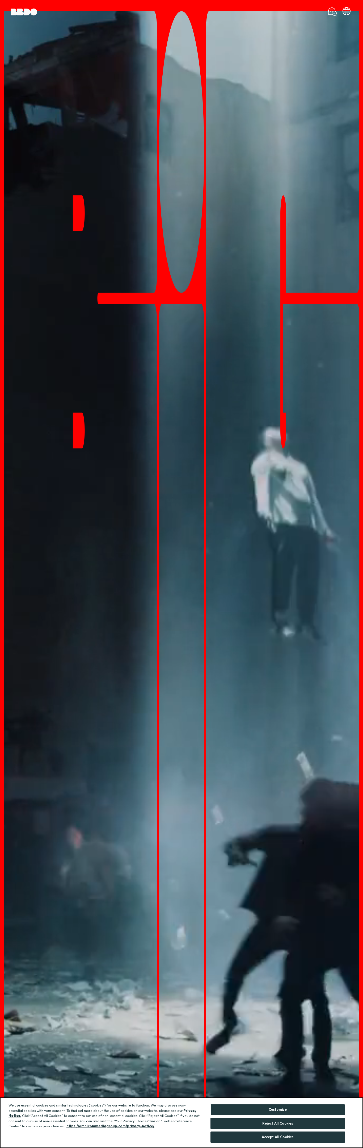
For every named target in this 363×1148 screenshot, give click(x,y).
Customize (278, 1109)
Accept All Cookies (278, 1137)
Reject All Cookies (277, 1123)
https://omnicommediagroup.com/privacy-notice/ (110, 1126)
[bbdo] (347, 12)
